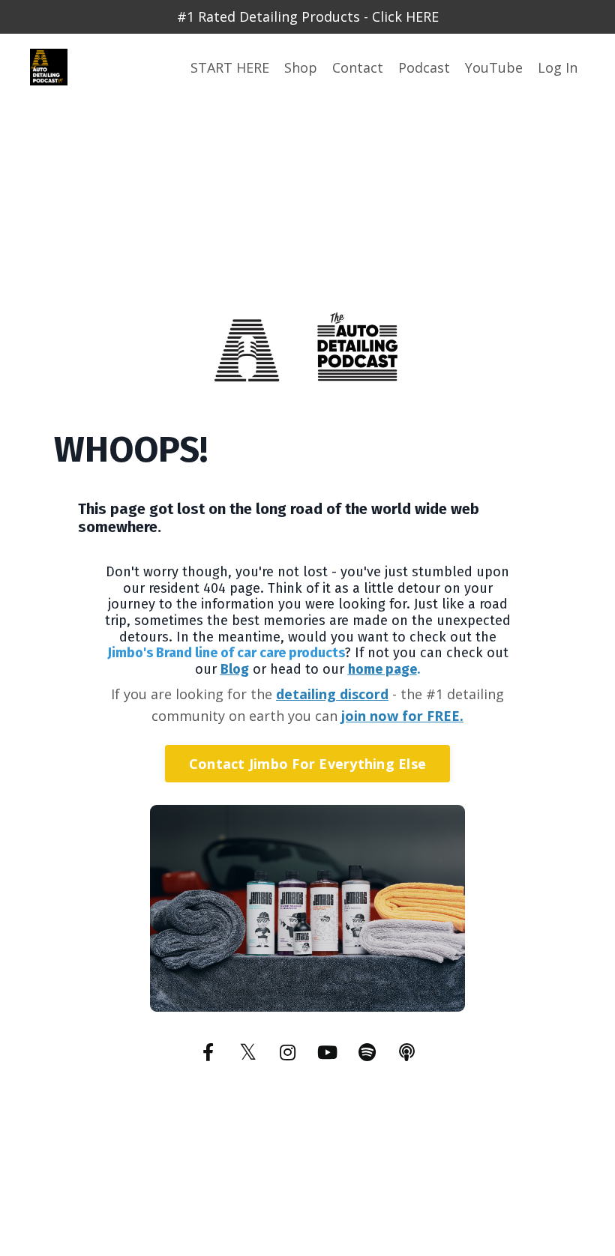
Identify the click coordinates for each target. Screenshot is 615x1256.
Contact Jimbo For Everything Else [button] (307, 764)
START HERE (229, 67)
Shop (300, 67)
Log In (558, 67)
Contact (357, 67)
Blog (234, 669)
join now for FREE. (402, 716)
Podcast (424, 67)
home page (382, 669)
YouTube (494, 67)
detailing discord (332, 694)
